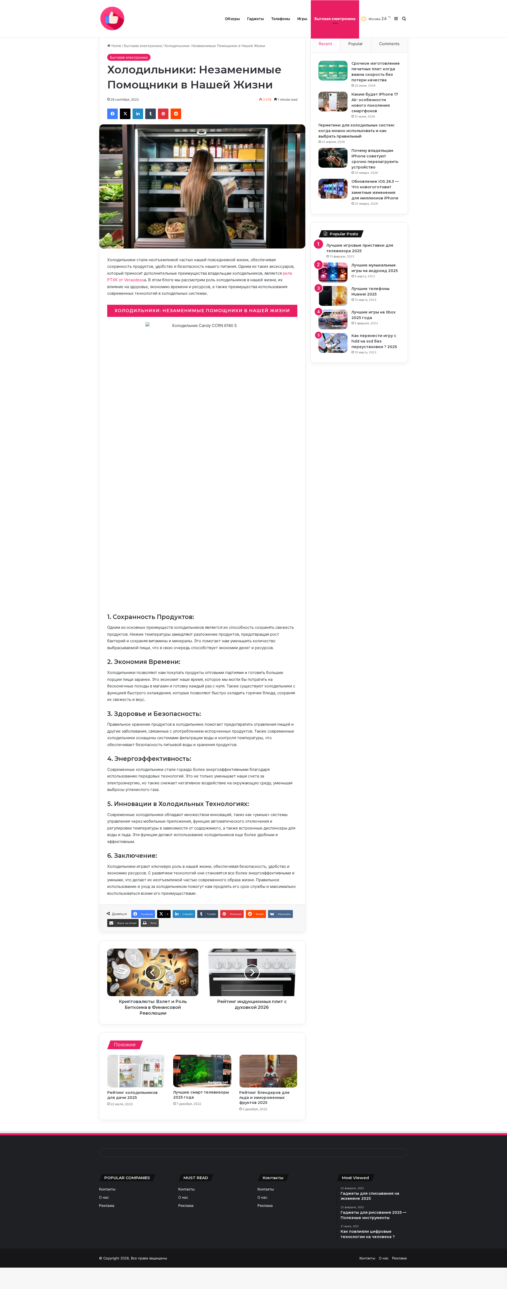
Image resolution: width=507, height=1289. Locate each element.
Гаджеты (255, 18)
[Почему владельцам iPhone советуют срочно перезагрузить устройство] (333, 158)
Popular (355, 43)
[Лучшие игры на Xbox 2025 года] (333, 319)
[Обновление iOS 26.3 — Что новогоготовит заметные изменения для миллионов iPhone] (333, 189)
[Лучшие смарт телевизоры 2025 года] (202, 1071)
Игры (302, 18)
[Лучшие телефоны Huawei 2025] (333, 296)
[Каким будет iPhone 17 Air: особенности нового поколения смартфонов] (333, 101)
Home (115, 46)
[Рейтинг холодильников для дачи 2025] (136, 1071)
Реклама (106, 1205)
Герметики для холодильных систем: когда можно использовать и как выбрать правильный (356, 131)
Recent (325, 43)
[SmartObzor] (112, 19)
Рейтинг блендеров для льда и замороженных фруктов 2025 (264, 1097)
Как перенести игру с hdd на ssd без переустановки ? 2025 (374, 341)
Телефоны (280, 18)
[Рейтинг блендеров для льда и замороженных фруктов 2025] (268, 1071)
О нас (104, 1197)
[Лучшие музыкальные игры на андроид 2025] (333, 272)
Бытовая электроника (334, 18)
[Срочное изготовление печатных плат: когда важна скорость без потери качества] (333, 71)
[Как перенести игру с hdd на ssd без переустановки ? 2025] (333, 343)
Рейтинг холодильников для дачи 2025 (132, 1095)
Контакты (107, 1189)
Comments (389, 43)
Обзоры (232, 18)
